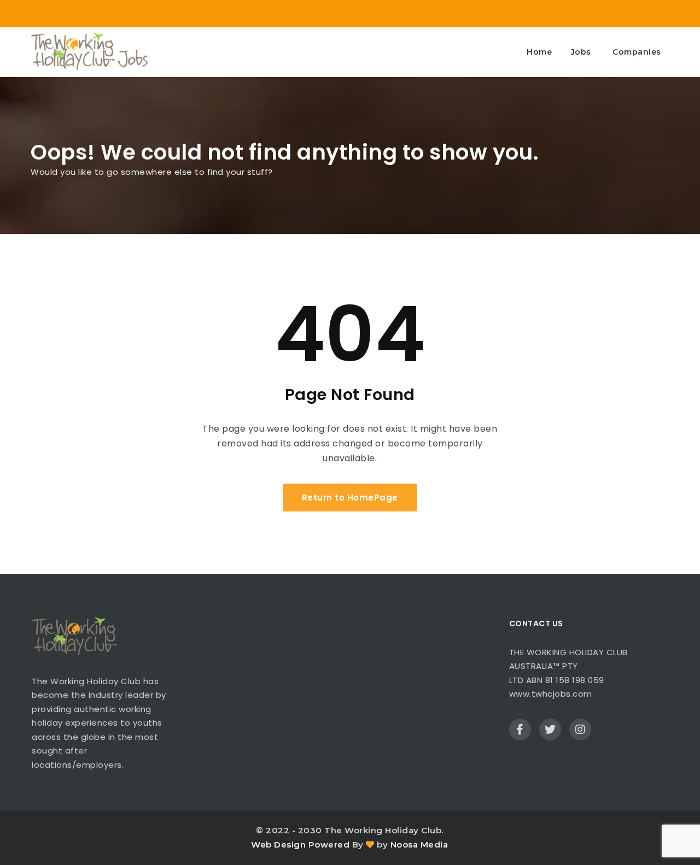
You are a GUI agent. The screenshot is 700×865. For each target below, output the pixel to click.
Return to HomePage (350, 497)
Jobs (581, 52)
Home (539, 52)
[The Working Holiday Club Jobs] (89, 52)
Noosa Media (419, 844)
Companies (636, 52)
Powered (329, 844)
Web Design (278, 844)
